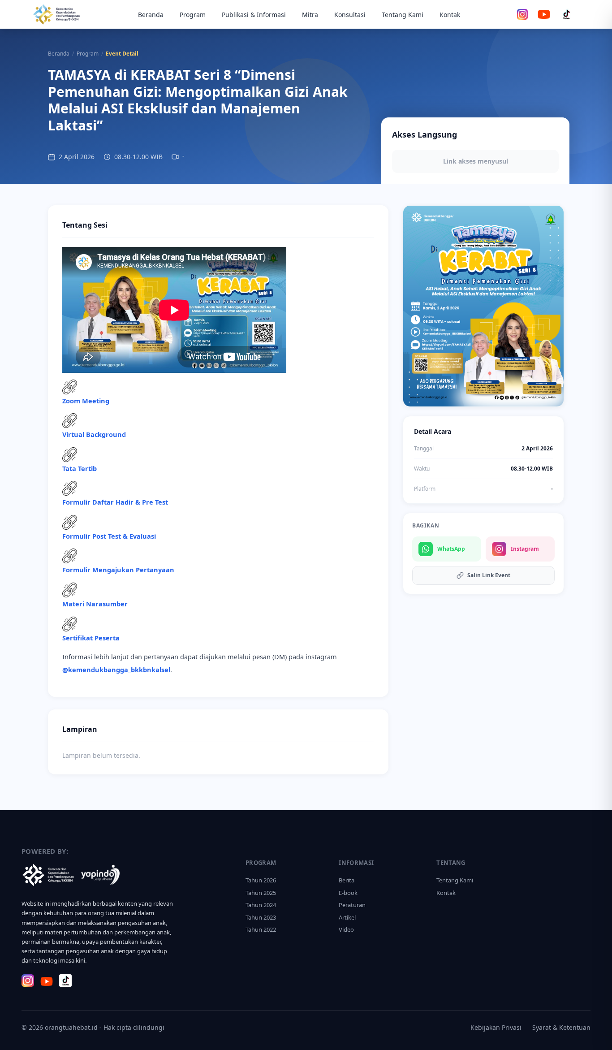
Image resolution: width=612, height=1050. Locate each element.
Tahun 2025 (261, 893)
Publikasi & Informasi (254, 14)
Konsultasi (350, 14)
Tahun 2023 (261, 917)
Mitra (310, 14)
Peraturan (352, 905)
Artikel (347, 917)
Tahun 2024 (261, 905)
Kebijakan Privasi (495, 1027)
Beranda (151, 14)
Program (193, 14)
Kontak (450, 14)
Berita (346, 880)
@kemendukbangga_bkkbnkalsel (116, 669)
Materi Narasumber (95, 603)
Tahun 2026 (261, 880)
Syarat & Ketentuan (561, 1027)
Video (346, 929)
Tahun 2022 (261, 929)
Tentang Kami (402, 14)
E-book (348, 893)
